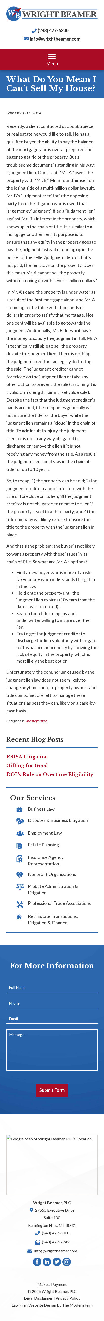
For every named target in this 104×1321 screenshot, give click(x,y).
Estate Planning (43, 844)
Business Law (41, 809)
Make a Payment (52, 1284)
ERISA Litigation (27, 757)
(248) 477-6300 (53, 30)
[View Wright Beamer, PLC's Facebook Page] (37, 1263)
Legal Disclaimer (38, 1298)
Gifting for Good (27, 765)
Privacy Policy (68, 1298)
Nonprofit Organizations (52, 874)
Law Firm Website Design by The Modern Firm (52, 1305)
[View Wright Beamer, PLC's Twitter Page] (57, 1263)
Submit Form (52, 1090)
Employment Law (45, 833)
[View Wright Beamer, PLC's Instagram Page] (66, 1263)
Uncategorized (35, 721)
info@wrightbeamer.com (55, 39)
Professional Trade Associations (59, 903)
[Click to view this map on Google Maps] (52, 1165)
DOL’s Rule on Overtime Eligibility (49, 774)
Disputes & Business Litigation (58, 820)
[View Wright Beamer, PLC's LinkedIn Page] (47, 1263)
